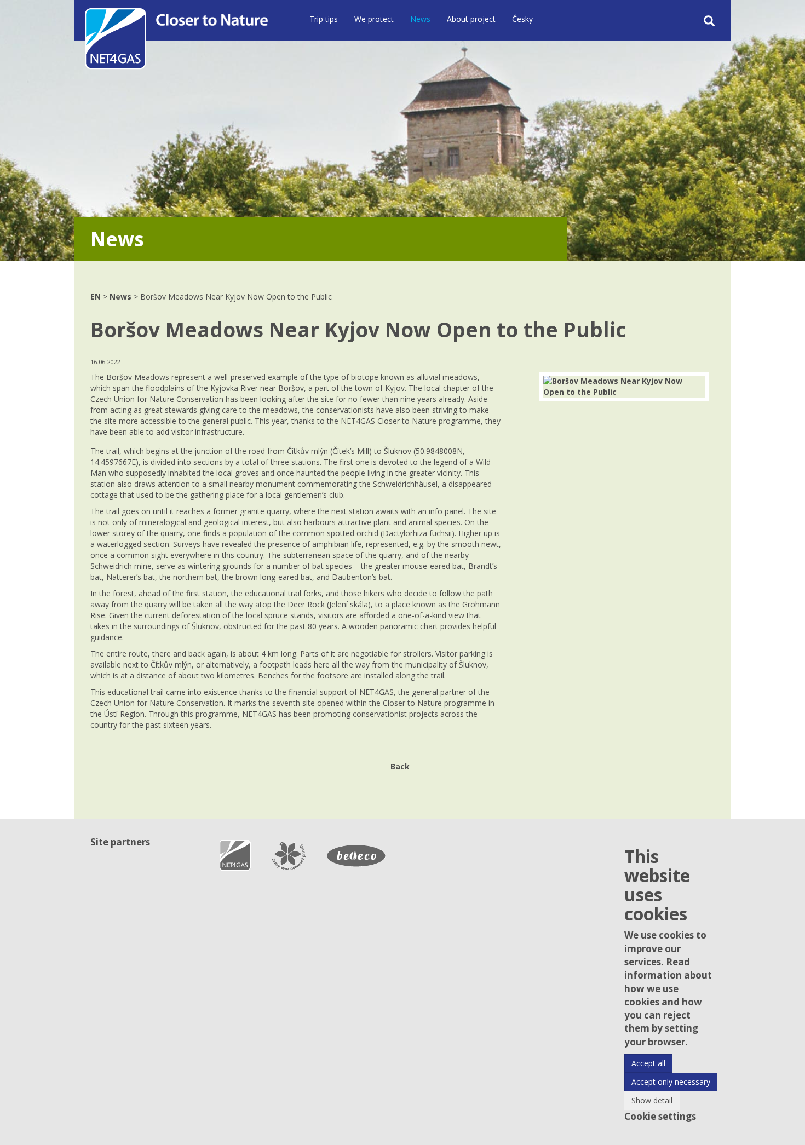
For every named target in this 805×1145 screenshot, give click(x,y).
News (420, 19)
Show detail (651, 1100)
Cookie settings (660, 1116)
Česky (522, 19)
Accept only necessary (670, 1082)
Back (400, 766)
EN (95, 296)
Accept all (648, 1063)
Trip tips (323, 19)
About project (471, 19)
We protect (374, 19)
